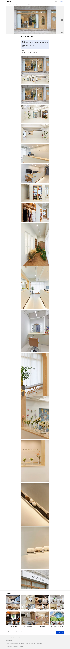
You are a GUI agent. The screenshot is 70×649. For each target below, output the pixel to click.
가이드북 (28, 4)
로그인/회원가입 (61, 1)
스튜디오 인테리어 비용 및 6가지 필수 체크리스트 (29, 51)
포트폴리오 (22, 4)
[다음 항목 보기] (62, 20)
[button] (48, 36)
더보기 (23, 46)
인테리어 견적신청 (60, 632)
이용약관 (10, 637)
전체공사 (9, 4)
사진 (25, 4)
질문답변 (17, 4)
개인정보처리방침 (15, 637)
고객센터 (7, 637)
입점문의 (56, 1)
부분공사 (13, 4)
